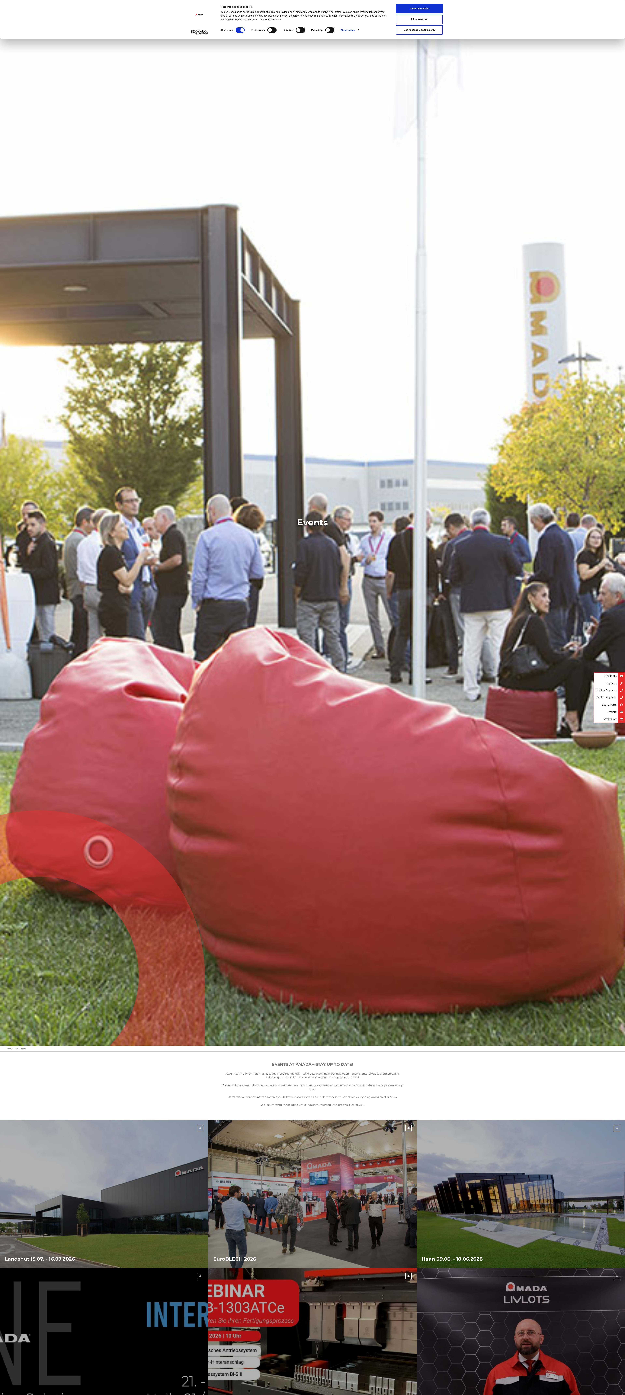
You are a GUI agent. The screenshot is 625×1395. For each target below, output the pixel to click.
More (15, 1049)
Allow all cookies (419, 8)
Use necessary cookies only (419, 29)
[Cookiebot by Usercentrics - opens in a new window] (199, 32)
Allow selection (419, 19)
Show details (347, 30)
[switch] (272, 30)
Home (8, 1049)
